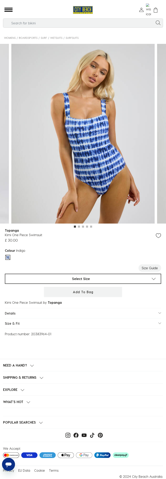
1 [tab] (75, 227)
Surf (44, 37)
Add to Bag (83, 292)
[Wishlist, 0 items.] (148, 9)
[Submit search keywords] (158, 22)
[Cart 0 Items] (155, 10)
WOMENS (10, 37)
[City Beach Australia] (83, 10)
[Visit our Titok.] (91, 435)
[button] (8, 10)
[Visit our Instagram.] (66, 435)
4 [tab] (87, 227)
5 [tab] (91, 227)
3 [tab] (83, 227)
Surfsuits (72, 37)
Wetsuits (56, 37)
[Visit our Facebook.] (75, 435)
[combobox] (83, 23)
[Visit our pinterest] (99, 435)
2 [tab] (79, 227)
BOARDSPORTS (28, 37)
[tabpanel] (83, 134)
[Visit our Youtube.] (83, 435)
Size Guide (150, 268)
